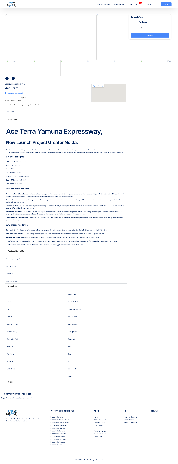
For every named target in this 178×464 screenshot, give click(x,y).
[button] (19, 112)
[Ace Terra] (50, 14)
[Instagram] (156, 416)
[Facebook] (152, 416)
